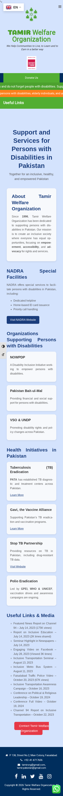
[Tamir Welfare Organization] (31, 14)
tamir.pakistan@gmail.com (31, 767)
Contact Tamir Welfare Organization (34, 728)
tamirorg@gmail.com (33, 764)
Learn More (17, 495)
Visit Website (18, 566)
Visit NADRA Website (23, 319)
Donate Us (31, 77)
